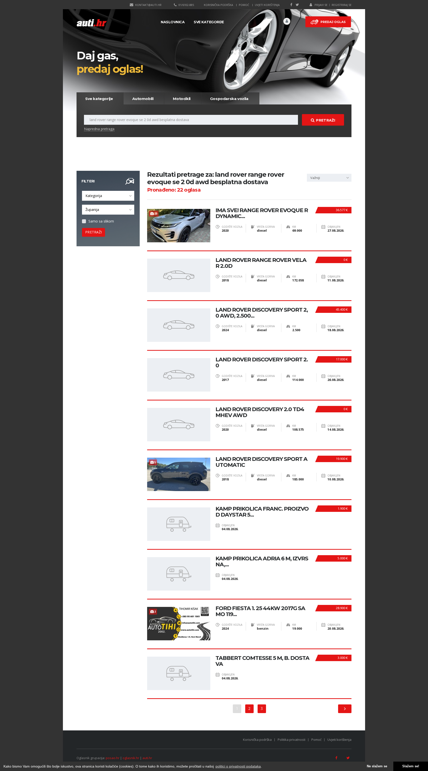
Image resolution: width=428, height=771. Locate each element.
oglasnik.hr (131, 758)
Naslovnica (173, 22)
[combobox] (108, 196)
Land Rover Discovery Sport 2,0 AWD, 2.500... (261, 313)
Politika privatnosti (291, 739)
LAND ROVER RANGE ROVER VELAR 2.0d (260, 263)
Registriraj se (341, 5)
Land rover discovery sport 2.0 (261, 363)
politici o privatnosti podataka (238, 766)
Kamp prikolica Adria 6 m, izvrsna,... (261, 562)
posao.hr (112, 758)
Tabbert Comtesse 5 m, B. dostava (262, 661)
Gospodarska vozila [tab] (229, 98)
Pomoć (244, 5)
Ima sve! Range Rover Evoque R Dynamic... (261, 213)
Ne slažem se (377, 766)
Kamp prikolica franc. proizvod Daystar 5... (262, 512)
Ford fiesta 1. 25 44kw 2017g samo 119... (260, 611)
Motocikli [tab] (181, 98)
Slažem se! (410, 766)
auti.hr (147, 758)
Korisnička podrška (218, 5)
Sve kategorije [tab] (99, 98)
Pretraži (325, 120)
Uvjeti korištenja (267, 5)
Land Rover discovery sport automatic (261, 462)
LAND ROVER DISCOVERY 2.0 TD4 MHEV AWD (259, 412)
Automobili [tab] (142, 98)
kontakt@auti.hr (148, 5)
